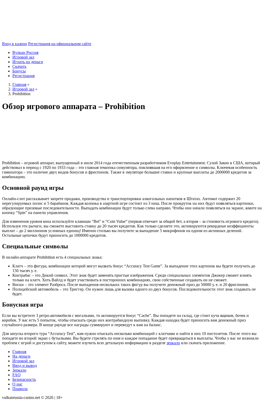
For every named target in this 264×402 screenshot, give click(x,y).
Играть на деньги (27, 62)
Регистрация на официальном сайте (59, 44)
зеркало (173, 343)
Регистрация (23, 75)
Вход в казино (14, 44)
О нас (17, 384)
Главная (19, 351)
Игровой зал (23, 57)
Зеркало (19, 370)
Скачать (19, 66)
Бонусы (19, 71)
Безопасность (24, 379)
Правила (20, 389)
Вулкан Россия (25, 52)
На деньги (21, 356)
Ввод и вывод (24, 365)
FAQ (16, 375)
